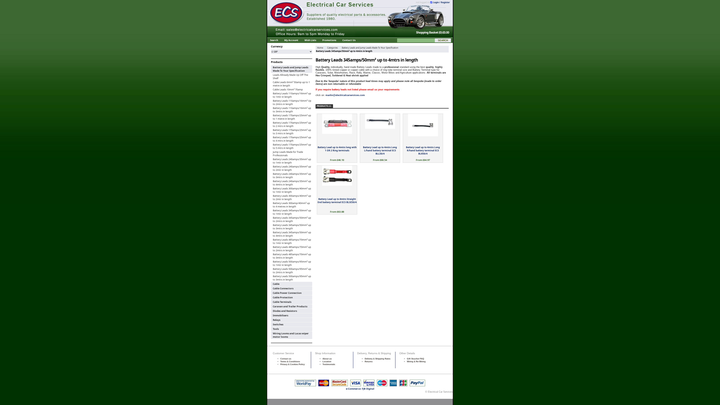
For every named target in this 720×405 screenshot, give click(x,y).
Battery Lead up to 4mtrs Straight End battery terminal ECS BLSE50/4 (337, 200)
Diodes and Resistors (285, 311)
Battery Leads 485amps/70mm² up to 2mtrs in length (292, 248)
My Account (291, 40)
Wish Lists (310, 40)
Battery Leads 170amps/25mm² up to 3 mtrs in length (292, 131)
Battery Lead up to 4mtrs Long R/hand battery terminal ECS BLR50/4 (423, 150)
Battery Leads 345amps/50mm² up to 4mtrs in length (292, 234)
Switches (278, 324)
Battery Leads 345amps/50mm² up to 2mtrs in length (292, 219)
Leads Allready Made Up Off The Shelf (290, 76)
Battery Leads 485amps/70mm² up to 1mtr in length (292, 241)
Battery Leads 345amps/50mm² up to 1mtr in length (292, 212)
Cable (276, 284)
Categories (332, 47)
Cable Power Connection (287, 293)
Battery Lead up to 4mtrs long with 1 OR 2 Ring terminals (337, 149)
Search (274, 40)
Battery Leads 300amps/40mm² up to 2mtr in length (292, 197)
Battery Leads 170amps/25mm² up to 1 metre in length (292, 117)
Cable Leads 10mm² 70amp (288, 89)
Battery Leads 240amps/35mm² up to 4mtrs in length (292, 182)
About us (327, 359)
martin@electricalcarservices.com (345, 95)
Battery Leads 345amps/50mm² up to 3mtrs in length (292, 226)
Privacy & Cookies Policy (292, 364)
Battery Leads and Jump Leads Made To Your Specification (290, 69)
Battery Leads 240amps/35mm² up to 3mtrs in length (292, 175)
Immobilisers (280, 315)
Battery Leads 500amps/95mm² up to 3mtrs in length (292, 277)
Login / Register (441, 2)
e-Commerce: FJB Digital (360, 388)
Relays (276, 320)
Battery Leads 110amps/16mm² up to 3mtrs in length (292, 109)
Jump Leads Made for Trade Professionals (288, 153)
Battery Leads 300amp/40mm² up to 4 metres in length (291, 204)
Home (320, 47)
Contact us (285, 359)
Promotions (329, 40)
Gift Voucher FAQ (415, 359)
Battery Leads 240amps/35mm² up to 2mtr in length (292, 168)
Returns (369, 361)
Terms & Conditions (290, 361)
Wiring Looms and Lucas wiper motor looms (291, 335)
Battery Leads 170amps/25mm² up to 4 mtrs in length (292, 139)
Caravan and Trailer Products (290, 306)
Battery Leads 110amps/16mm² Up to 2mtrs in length (292, 102)
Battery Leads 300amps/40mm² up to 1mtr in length (292, 190)
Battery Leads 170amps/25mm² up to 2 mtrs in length (292, 124)
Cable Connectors (283, 288)
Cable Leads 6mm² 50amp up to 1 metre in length (291, 83)
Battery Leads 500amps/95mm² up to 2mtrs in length (292, 270)
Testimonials (328, 364)
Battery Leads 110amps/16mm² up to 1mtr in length (292, 95)
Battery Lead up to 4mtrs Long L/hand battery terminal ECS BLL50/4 (380, 150)
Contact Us (349, 40)
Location (326, 361)
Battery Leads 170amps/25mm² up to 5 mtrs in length (292, 146)
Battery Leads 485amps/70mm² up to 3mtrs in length (292, 256)
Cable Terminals (282, 302)
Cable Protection (283, 297)
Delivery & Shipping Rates (377, 359)
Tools (276, 329)
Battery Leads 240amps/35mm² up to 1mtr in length (292, 161)
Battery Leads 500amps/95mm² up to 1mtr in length (292, 263)
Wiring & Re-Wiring (416, 361)
